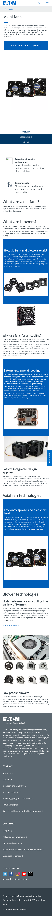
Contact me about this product (26, 45)
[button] (49, 458)
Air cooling (9, 9)
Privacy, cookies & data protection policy (22, 896)
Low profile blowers (12, 625)
